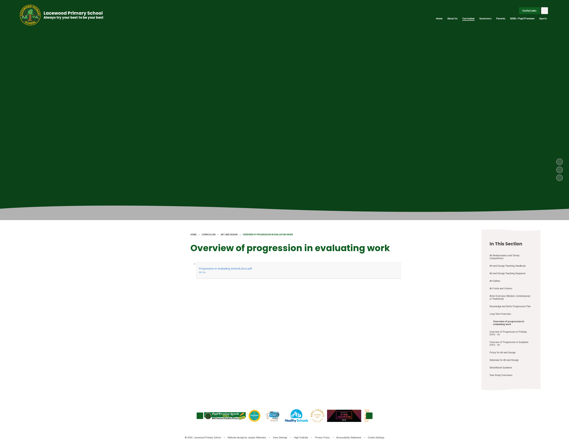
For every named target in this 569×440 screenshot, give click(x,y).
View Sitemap (280, 437)
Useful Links (529, 10)
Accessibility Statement (348, 437)
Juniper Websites (256, 437)
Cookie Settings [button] (376, 437)
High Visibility (301, 437)
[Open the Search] (544, 10)
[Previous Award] (200, 415)
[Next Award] (369, 415)
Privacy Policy (322, 437)
